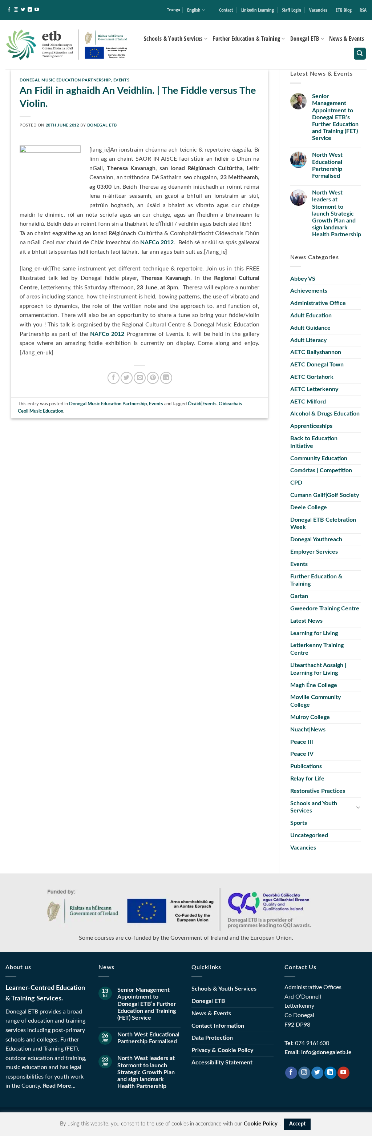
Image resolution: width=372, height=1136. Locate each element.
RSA (363, 10)
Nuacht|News (308, 729)
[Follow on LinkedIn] (30, 9)
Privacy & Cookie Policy (222, 1050)
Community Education (318, 458)
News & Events (346, 39)
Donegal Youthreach (316, 539)
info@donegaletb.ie (326, 1052)
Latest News (306, 621)
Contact (226, 10)
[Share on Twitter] (127, 378)
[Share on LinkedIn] (166, 378)
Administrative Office (318, 303)
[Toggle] (358, 807)
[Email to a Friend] (140, 378)
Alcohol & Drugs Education (325, 414)
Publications (306, 766)
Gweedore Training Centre (324, 608)
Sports (298, 823)
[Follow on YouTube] (37, 9)
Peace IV (302, 754)
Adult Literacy (308, 340)
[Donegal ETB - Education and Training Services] (67, 44)
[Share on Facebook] (114, 378)
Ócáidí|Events (202, 404)
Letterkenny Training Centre (317, 649)
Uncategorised (309, 835)
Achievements (308, 291)
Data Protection (212, 1038)
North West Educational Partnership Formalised (327, 165)
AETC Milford (308, 402)
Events (121, 80)
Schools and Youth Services (313, 807)
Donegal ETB (304, 39)
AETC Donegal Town (317, 365)
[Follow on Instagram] (16, 9)
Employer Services (314, 552)
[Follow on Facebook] (9, 9)
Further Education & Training (246, 39)
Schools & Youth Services (173, 39)
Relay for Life (307, 779)
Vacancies (318, 10)
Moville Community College (315, 701)
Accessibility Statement (221, 1062)
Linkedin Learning (257, 10)
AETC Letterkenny (314, 389)
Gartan (299, 596)
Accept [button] (297, 1124)
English (194, 10)
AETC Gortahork (311, 377)
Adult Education (311, 315)
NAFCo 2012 (157, 242)
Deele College (308, 507)
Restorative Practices (317, 791)
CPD (296, 483)
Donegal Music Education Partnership (65, 80)
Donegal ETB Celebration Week (323, 523)
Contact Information (217, 1026)
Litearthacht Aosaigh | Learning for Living (318, 669)
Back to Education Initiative (313, 442)
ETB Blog (344, 10)
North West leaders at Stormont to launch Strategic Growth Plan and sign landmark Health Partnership (336, 213)
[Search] (360, 54)
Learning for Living (314, 633)
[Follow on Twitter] (23, 9)
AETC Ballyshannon (315, 352)
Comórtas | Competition (321, 470)
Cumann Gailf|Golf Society (324, 495)
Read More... (59, 1086)
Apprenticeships (311, 426)
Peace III (301, 742)
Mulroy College (310, 717)
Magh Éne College (313, 685)
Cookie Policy (261, 1124)
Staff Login (291, 10)
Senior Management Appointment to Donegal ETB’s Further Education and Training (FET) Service (335, 117)
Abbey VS (302, 279)
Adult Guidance (310, 328)
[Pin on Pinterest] (153, 378)
